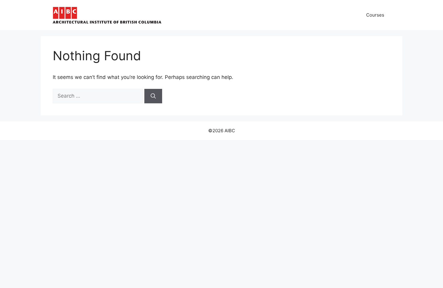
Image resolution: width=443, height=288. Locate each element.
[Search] (153, 96)
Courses (375, 15)
